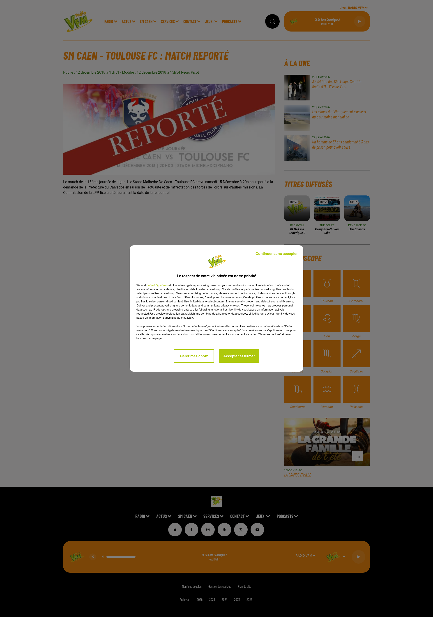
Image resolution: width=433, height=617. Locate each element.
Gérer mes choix (194, 355)
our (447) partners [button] (158, 285)
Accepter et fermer (239, 355)
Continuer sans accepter (277, 253)
